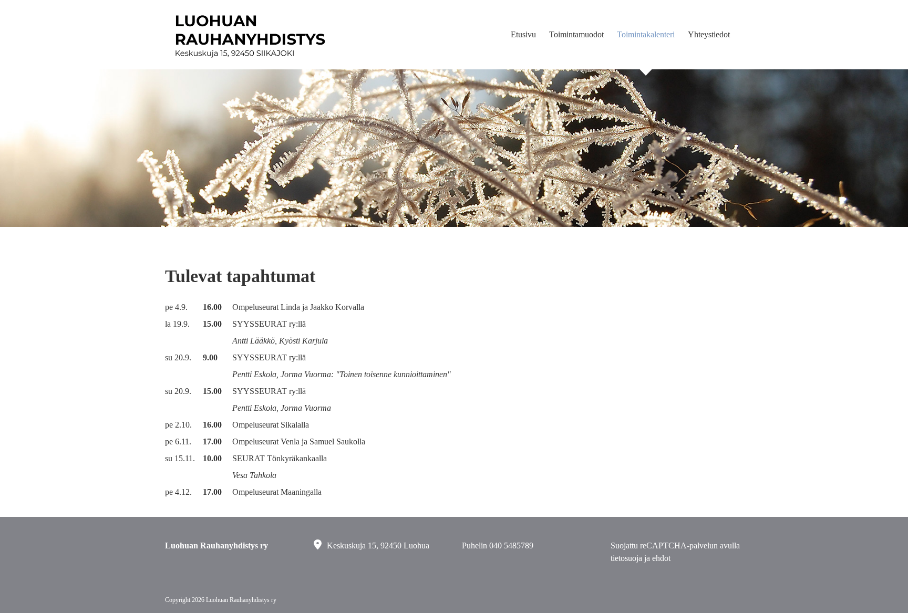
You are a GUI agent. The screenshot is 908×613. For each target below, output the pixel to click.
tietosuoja (626, 558)
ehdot (661, 558)
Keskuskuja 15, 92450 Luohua (378, 545)
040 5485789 (511, 545)
